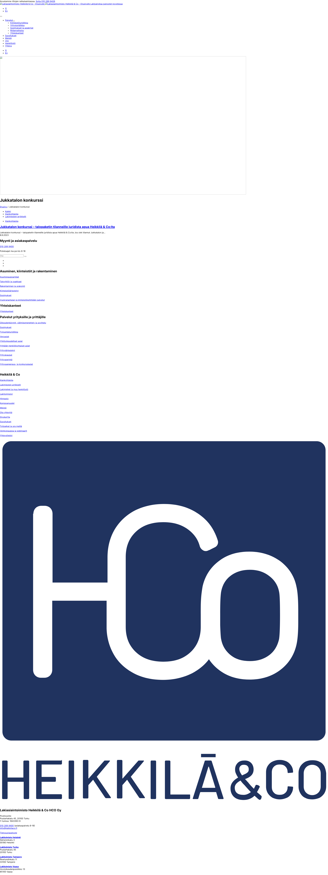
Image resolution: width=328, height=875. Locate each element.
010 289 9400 (7, 246)
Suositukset (5, 421)
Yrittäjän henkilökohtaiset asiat (15, 345)
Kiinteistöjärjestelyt (9, 290)
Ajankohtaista (11, 214)
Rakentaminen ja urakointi (12, 286)
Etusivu (3, 207)
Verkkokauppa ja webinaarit (13, 431)
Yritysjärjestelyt (7, 350)
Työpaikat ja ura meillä (11, 426)
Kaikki (8, 211)
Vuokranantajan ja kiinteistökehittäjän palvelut (22, 300)
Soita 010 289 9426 (45, 1)
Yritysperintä (6, 359)
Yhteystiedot (6, 435)
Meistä (3, 408)
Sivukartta (5, 417)
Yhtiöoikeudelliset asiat (11, 341)
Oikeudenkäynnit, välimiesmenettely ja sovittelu (23, 322)
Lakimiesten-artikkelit (15, 216)
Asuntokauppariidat (9, 277)
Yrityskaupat (6, 355)
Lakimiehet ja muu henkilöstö (14, 389)
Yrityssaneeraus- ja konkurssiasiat (16, 364)
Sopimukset (5, 295)
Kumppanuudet (7, 403)
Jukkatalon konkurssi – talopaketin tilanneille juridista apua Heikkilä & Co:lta (57, 227)
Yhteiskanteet (6, 311)
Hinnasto (4, 398)
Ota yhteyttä (6, 412)
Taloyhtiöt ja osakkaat (11, 281)
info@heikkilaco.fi (8, 828)
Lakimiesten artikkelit (10, 385)
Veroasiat (4, 336)
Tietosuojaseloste (8, 832)
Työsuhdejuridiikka (9, 332)
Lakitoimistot (6, 394)
